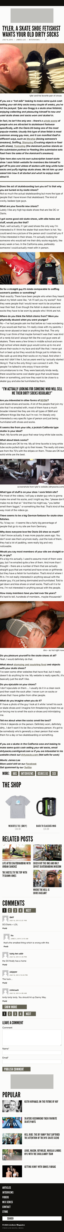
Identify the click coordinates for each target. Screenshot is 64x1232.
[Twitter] (47, 1211)
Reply (4, 928)
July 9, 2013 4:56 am (18, 993)
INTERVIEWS (34, 40)
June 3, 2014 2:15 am (19, 939)
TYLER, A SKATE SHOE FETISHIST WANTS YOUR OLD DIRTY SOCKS (31, 31)
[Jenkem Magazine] (32, 3)
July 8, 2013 (7, 40)
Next (28, 910)
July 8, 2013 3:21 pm (18, 920)
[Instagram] (52, 1211)
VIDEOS (5, 1197)
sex (54, 774)
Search (4, 1218)
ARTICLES (6, 1187)
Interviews (27, 774)
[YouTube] (58, 1211)
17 (45, 40)
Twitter (28, 767)
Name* (5, 1048)
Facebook (31, 763)
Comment (7, 1027)
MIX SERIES (7, 1202)
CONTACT (6, 1207)
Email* (5, 1057)
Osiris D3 (43, 774)
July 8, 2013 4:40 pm (18, 957)
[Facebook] (43, 1211)
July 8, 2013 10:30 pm (19, 975)
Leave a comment (12, 1022)
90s (15, 774)
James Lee (21, 40)
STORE (5, 1212)
